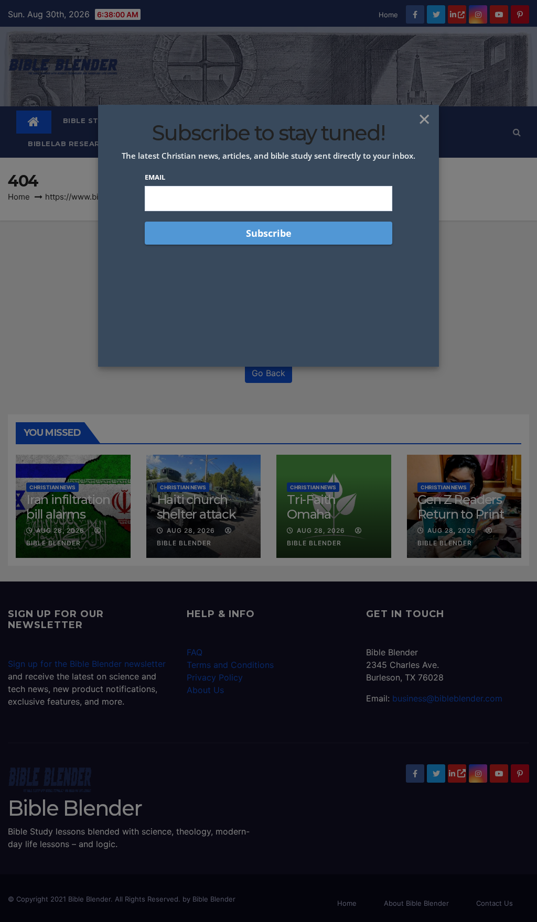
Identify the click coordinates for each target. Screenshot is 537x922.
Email (155, 177)
